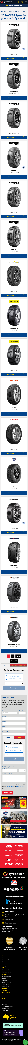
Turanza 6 (14, 526)
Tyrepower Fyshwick (15, 5)
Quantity (21, 711)
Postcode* (5, 732)
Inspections (5, 980)
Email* (4, 726)
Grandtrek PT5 (14, 368)
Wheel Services (6, 986)
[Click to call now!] (18, 2)
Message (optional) (7, 774)
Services (4, 974)
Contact (4, 990)
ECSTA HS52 (14, 170)
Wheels (4, 968)
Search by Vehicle (7, 958)
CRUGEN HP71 (14, 52)
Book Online (6, 992)
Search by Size (6, 960)
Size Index (4, 1004)
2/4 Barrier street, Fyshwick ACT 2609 (15, 916)
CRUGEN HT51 (14, 91)
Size (3, 711)
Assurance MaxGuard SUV (14, 289)
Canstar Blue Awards (7, 1006)
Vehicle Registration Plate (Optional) (9, 767)
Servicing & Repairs (7, 982)
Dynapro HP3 (14, 605)
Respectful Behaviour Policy (8, 1040)
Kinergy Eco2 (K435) (14, 644)
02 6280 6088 (9, 920)
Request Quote (8, 792)
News (4, 997)
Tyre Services (5, 984)
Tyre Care (4, 964)
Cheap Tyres (5, 1010)
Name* (4, 716)
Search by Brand (6, 962)
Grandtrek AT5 (14, 328)
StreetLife (14, 447)
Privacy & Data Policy (11, 1039)
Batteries (4, 978)
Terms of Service (20, 786)
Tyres (3, 956)
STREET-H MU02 (14, 565)
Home (4, 11)
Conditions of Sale (21, 1039)
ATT (14, 486)
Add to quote (10, 58)
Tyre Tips (4, 966)
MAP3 (14, 407)
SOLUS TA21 (14, 210)
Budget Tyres (5, 1008)
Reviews (4, 999)
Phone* (4, 721)
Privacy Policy (10, 786)
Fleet (3, 995)
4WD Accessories (6, 976)
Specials (4, 988)
